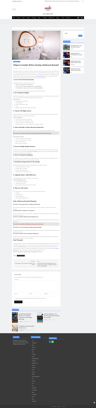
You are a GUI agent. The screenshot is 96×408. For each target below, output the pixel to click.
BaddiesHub (72, 64)
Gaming (57, 17)
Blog (71, 56)
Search (66, 33)
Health (39, 17)
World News (34, 401)
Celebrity (33, 354)
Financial (33, 367)
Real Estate (34, 387)
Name (15, 293)
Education (45, 17)
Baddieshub (34, 251)
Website (46, 293)
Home (14, 17)
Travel (63, 17)
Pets (33, 385)
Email (30, 293)
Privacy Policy (53, 406)
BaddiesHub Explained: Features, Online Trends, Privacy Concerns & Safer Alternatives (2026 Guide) (62, 1)
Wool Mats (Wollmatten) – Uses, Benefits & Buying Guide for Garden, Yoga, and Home (51, 315)
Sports (33, 392)
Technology (33, 17)
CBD (33, 351)
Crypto (33, 356)
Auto (33, 340)
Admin (46, 319)
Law (33, 378)
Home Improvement (17, 61)
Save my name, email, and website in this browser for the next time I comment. (31, 298)
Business (18, 17)
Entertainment (51, 17)
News (33, 383)
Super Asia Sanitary (21, 255)
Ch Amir (21, 321)
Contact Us (68, 17)
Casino (33, 349)
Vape (33, 399)
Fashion (23, 17)
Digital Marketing (35, 358)
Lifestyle (28, 17)
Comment (16, 279)
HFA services (16, 68)
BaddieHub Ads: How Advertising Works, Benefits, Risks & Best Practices (76, 55)
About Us (59, 406)
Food (33, 369)
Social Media (34, 390)
